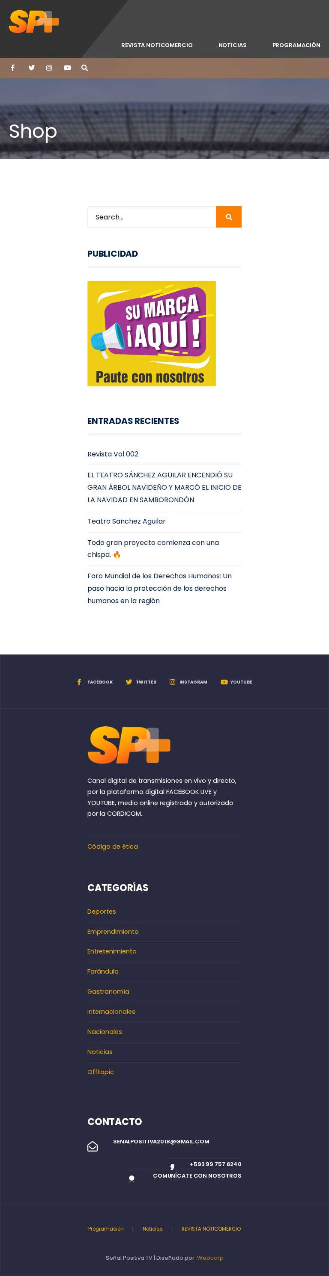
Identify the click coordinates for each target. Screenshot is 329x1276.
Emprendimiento (113, 931)
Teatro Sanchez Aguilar (126, 521)
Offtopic (100, 1072)
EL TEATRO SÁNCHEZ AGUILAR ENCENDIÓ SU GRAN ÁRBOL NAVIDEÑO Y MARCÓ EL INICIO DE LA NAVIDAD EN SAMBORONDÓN (164, 487)
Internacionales (111, 1011)
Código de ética (112, 846)
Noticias (232, 45)
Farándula (103, 971)
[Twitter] (31, 68)
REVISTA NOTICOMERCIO (156, 45)
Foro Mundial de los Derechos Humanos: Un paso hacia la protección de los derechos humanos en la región (159, 588)
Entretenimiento (112, 951)
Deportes (101, 911)
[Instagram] (49, 68)
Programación (296, 45)
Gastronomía (108, 991)
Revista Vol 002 (112, 454)
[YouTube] (66, 68)
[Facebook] (14, 68)
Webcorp (210, 1258)
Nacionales (104, 1031)
